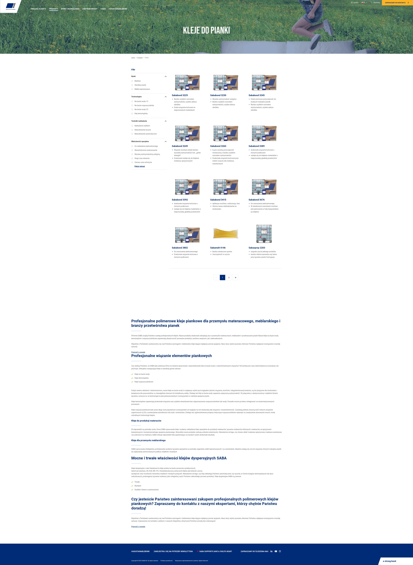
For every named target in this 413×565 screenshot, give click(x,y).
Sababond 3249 (180, 146)
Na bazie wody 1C (141, 101)
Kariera (355, 2)
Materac (138, 81)
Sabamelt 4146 (218, 247)
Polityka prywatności (166, 560)
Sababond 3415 (218, 199)
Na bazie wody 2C (141, 109)
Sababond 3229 (180, 95)
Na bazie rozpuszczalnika (144, 105)
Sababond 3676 (257, 199)
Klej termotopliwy (141, 113)
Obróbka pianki (140, 85)
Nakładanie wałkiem (142, 126)
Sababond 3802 (180, 247)
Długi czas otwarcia (142, 158)
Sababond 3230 (218, 95)
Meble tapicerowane (142, 89)
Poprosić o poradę (138, 352)
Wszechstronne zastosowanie (146, 150)
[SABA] (11, 6)
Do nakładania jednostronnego (146, 146)
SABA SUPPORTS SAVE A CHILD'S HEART (215, 551)
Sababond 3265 (218, 146)
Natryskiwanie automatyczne (146, 134)
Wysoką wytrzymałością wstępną (147, 154)
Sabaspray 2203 (257, 247)
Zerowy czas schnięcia (143, 162)
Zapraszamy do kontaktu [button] (395, 3)
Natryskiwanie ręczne (143, 130)
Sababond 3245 (257, 95)
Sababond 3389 (257, 146)
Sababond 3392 (180, 199)
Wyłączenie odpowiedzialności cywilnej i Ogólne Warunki (191, 560)
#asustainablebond (140, 551)
